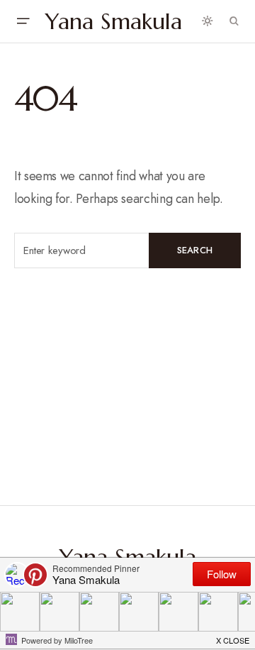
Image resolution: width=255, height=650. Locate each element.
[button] (22, 21)
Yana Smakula (113, 21)
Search (195, 250)
